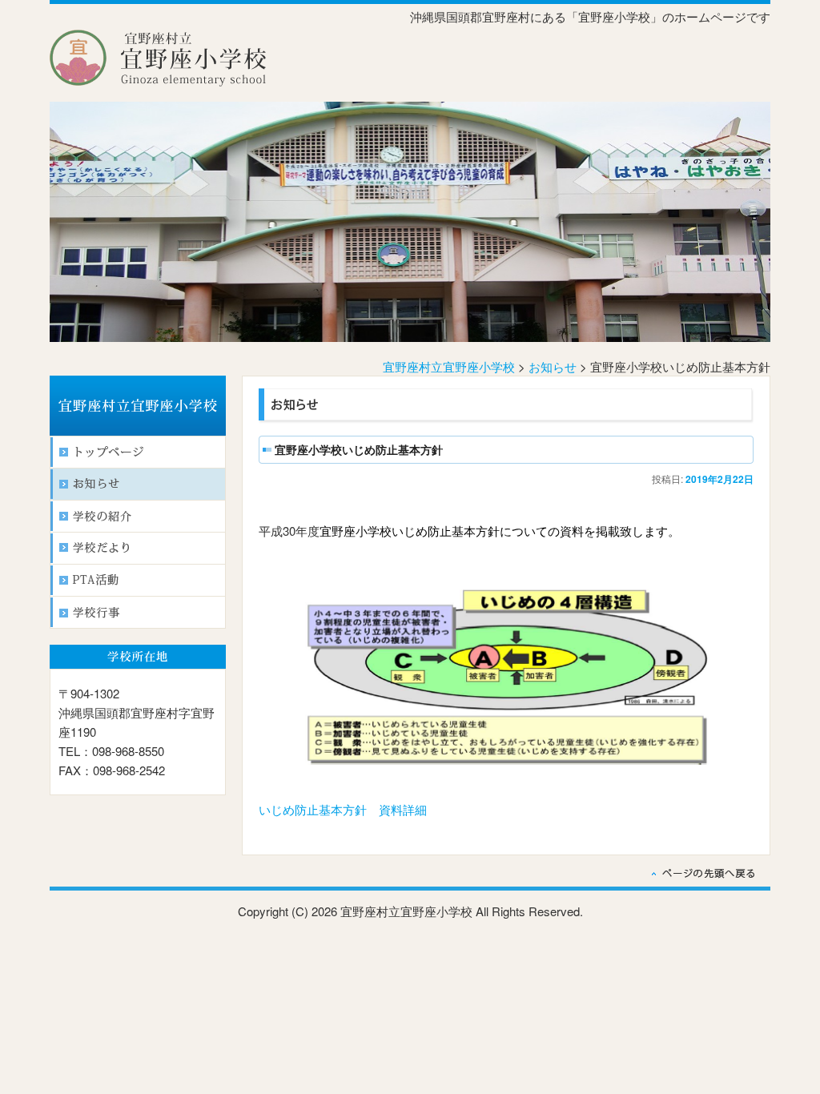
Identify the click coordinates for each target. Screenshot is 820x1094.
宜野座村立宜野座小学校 (449, 366)
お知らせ (553, 366)
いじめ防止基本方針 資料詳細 (343, 809)
